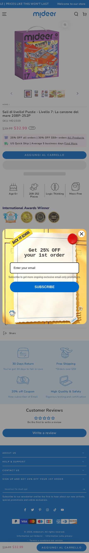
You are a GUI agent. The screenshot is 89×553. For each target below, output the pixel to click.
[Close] (82, 234)
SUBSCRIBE (45, 287)
